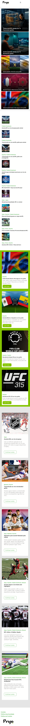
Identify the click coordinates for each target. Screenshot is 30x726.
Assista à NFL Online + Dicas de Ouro (11, 244)
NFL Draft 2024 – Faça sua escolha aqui (12, 187)
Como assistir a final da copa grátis (12, 71)
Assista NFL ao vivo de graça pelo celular (12, 128)
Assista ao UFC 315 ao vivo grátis (11, 396)
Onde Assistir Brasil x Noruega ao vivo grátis (14, 107)
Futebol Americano (6, 126)
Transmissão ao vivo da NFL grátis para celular (14, 142)
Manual (24, 582)
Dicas (6, 228)
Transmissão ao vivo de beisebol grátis (13, 487)
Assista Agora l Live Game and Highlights (13, 585)
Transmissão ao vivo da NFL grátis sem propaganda (12, 157)
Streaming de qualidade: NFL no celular (12, 202)
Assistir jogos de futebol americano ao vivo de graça (14, 172)
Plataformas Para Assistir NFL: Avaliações (13, 680)
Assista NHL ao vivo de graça (12, 439)
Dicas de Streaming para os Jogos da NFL (12, 216)
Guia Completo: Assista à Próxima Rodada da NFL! (15, 230)
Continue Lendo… (11, 452)
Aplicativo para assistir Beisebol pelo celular (15, 536)
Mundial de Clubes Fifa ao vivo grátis (12, 357)
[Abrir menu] (20, 2)
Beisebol (6, 484)
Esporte (4, 154)
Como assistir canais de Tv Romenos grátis (12, 52)
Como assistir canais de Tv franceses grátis (12, 29)
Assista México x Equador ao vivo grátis (13, 317)
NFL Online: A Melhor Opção (12, 632)
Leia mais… (8, 286)
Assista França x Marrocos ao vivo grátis (13, 89)
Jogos (6, 200)
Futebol (9, 355)
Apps (3, 200)
